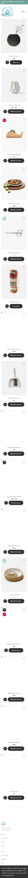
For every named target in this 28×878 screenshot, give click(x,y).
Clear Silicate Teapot (14, 545)
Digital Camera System (14, 693)
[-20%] (14, 216)
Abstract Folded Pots (14, 105)
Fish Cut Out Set (14, 791)
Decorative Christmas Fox (14, 644)
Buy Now (17, 62)
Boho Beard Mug (14, 302)
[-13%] (14, 559)
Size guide (3, 859)
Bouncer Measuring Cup (14, 349)
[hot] (14, 118)
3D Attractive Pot (14, 56)
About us (3, 834)
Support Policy (4, 855)
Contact (3, 842)
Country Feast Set (14, 595)
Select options (17, 111)
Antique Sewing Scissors (14, 253)
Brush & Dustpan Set (14, 398)
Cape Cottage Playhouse (14, 447)
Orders (2, 846)
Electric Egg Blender (14, 742)
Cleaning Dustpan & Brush (14, 496)
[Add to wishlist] (24, 22)
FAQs (2, 863)
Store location (4, 838)
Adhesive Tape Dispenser (14, 154)
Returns (3, 851)
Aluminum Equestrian (14, 203)
